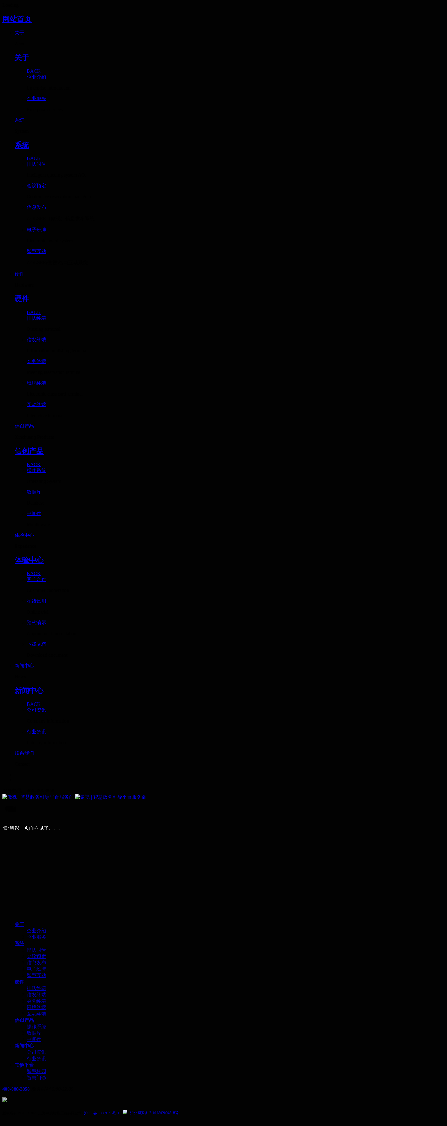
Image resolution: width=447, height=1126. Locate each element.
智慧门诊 (36, 1077)
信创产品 (24, 1020)
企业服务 (36, 937)
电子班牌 (36, 969)
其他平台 (24, 1065)
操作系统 (36, 1026)
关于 (19, 924)
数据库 (34, 1033)
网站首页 (17, 19)
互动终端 (36, 1013)
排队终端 (36, 988)
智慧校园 (36, 1071)
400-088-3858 (16, 1089)
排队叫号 (36, 949)
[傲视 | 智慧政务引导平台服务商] (223, 797)
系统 (19, 943)
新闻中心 (24, 1045)
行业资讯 (36, 1058)
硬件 (19, 981)
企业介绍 (36, 930)
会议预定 (36, 956)
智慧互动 (36, 975)
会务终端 (36, 1001)
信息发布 (36, 962)
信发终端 (36, 994)
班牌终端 (36, 1007)
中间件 (34, 1039)
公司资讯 (36, 1052)
